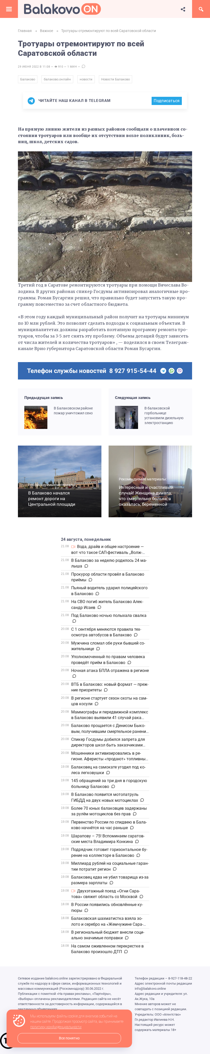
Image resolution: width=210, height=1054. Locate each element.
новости (86, 79)
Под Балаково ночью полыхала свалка (108, 615)
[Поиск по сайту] (201, 9)
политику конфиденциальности (55, 1027)
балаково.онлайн (57, 79)
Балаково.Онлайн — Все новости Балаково (62, 9)
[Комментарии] (86, 566)
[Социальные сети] (183, 9)
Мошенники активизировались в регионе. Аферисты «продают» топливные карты (109, 759)
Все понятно (69, 1038)
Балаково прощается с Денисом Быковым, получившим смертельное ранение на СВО (109, 731)
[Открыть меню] (9, 9)
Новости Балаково (115, 79)
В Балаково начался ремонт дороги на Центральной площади (51, 498)
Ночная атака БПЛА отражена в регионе (110, 670)
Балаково (27, 79)
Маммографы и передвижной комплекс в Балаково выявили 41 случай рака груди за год (109, 718)
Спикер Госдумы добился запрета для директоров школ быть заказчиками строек (108, 745)
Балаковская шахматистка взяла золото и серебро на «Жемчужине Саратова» (107, 924)
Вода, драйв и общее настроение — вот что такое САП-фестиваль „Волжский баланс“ (107, 552)
